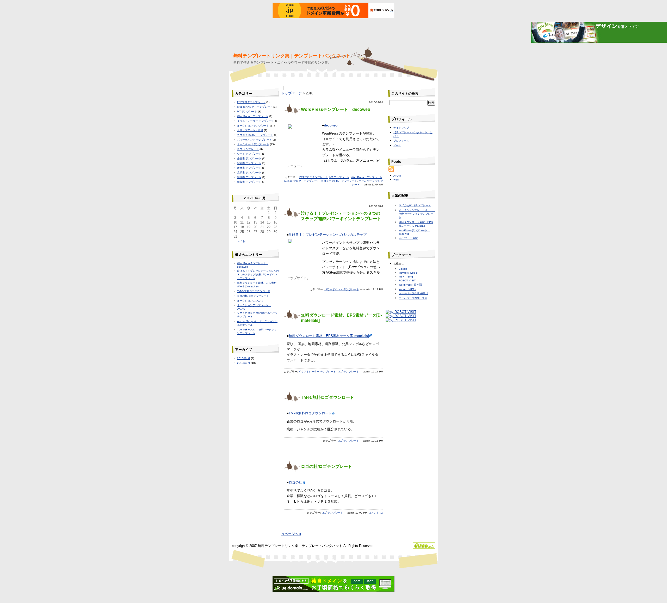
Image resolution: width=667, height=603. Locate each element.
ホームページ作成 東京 (413, 298)
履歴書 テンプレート (249, 167)
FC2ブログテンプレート (313, 177)
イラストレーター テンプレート (317, 371)
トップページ (291, 93)
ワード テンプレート (249, 153)
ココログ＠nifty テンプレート (339, 180)
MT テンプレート (339, 177)
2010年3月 (243, 362)
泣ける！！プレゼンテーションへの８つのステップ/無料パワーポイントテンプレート (258, 274)
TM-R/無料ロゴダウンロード (327, 397)
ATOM (397, 175)
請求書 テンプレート (249, 177)
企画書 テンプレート (249, 158)
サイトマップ (401, 127)
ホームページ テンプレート (253, 144)
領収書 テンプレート (249, 181)
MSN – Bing (406, 276)
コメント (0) (376, 512)
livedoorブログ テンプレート (301, 180)
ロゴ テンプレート (348, 371)
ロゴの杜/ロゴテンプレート (326, 466)
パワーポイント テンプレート (341, 289)
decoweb (330, 125)
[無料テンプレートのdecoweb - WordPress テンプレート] (424, 548)
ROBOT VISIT (407, 280)
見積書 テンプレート (249, 172)
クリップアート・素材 (250, 130)
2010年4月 (243, 358)
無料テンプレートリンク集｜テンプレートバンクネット (291, 55)
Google (403, 268)
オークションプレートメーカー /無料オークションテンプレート (417, 214)
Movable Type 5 (408, 272)
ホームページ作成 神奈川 (413, 293)
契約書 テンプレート (249, 163)
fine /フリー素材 (408, 238)
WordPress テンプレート (366, 177)
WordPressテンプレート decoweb (335, 109)
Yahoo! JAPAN (407, 289)
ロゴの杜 (295, 482)
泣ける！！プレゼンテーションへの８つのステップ (328, 235)
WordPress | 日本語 (410, 284)
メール (397, 145)
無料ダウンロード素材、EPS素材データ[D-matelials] (329, 336)
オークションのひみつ (250, 300)
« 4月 (242, 241)
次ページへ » (291, 534)
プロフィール (401, 140)
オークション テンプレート (253, 125)
